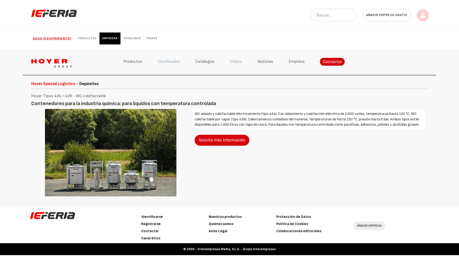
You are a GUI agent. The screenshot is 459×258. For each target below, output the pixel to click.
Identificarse (152, 217)
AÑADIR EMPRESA (369, 226)
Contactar (332, 61)
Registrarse (151, 224)
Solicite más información (222, 140)
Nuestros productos (225, 217)
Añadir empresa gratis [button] (386, 15)
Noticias (265, 61)
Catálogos (132, 38)
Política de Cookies (292, 224)
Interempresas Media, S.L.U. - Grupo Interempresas (236, 249)
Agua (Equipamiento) (52, 38)
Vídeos (152, 38)
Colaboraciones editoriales (298, 231)
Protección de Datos (293, 217)
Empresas (110, 38)
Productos (87, 38)
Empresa (297, 61)
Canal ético (150, 238)
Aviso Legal (218, 231)
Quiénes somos (221, 224)
